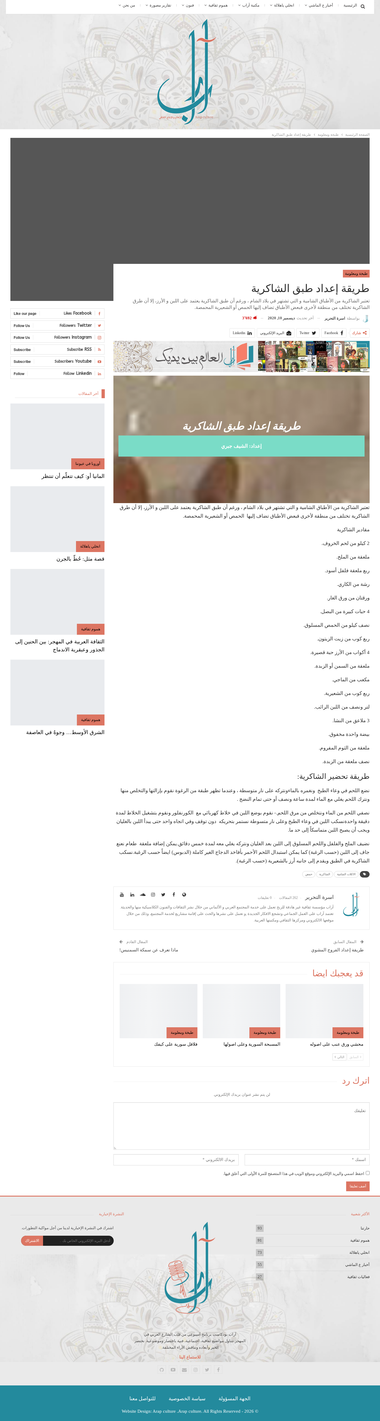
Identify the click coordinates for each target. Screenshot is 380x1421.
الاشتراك (32, 1240)
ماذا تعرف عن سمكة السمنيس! (148, 950)
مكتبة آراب (250, 5)
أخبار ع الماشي (321, 5)
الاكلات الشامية (346, 874)
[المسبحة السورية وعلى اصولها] (242, 1011)
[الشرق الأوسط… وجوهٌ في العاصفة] (57, 692)
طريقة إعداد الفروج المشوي (337, 950)
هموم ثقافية (218, 5)
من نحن (129, 5)
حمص (308, 874)
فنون (190, 5)
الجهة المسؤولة (234, 1398)
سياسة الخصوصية (187, 1398)
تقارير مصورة (160, 5)
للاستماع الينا (190, 1357)
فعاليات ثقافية (358, 1277)
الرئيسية (350, 5)
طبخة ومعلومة (356, 273)
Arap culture (164, 1411)
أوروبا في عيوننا (87, 463)
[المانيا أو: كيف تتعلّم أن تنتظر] (57, 436)
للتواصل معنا (142, 1398)
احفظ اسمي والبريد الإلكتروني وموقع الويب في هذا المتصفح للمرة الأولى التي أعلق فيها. (293, 1173)
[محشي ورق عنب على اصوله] (324, 1011)
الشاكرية (324, 874)
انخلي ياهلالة (284, 5)
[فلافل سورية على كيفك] (158, 1011)
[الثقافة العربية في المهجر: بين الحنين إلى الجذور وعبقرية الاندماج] (57, 602)
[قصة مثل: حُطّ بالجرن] (57, 519)
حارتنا (365, 1228)
